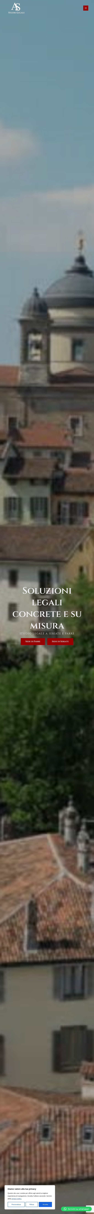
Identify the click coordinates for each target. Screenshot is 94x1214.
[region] (30, 1197)
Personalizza (16, 1204)
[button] (76, 1209)
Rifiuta (31, 1204)
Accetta (45, 1204)
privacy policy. (17, 1199)
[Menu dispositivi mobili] (85, 8)
